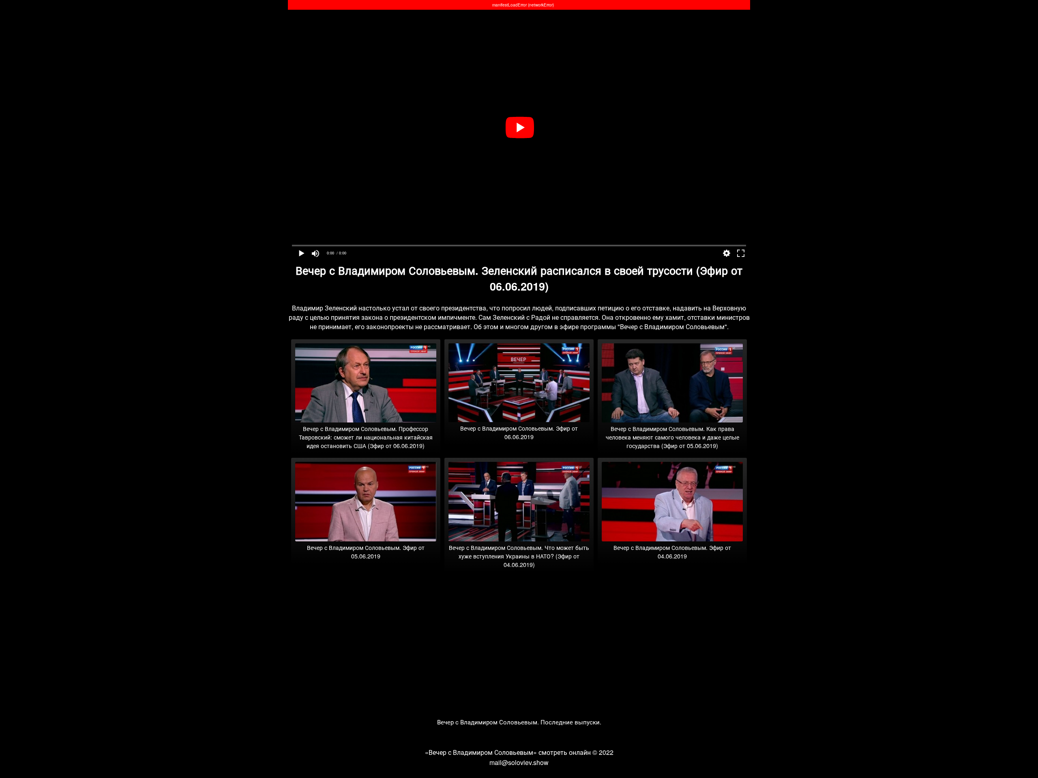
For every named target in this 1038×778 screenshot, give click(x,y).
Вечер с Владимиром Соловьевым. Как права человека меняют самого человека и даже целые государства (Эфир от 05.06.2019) (672, 437)
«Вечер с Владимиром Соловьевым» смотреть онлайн (508, 752)
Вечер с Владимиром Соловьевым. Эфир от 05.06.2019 (366, 551)
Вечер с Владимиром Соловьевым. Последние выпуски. (519, 722)
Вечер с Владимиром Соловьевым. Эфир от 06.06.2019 (519, 432)
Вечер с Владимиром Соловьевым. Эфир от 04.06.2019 (672, 551)
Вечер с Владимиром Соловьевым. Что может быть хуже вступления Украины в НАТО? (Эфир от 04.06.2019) (519, 556)
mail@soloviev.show (519, 762)
